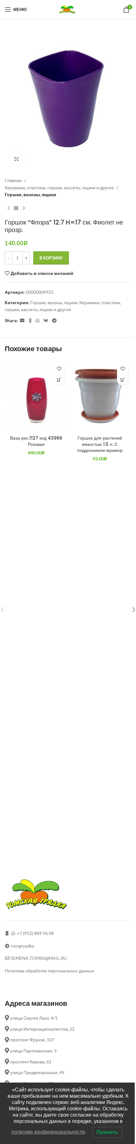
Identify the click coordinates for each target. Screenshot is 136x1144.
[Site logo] (68, 9)
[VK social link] (45, 320)
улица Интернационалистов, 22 (42, 1029)
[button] (59, 379)
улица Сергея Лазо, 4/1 (33, 1018)
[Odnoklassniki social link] (30, 320)
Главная (13, 180)
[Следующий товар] (24, 208)
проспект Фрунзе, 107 (31, 1039)
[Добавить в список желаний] (59, 368)
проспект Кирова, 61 (30, 1061)
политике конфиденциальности (48, 1132)
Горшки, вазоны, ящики (30, 194)
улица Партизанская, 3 (33, 1050)
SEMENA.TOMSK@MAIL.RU (39, 958)
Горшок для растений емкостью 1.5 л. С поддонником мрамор (100, 444)
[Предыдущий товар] (8, 208)
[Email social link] (22, 320)
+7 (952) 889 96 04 (35, 933)
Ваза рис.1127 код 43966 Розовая (36, 441)
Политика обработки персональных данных (49, 970)
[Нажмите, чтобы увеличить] (16, 159)
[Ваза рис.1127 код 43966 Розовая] (36, 396)
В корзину (51, 257)
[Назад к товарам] (16, 208)
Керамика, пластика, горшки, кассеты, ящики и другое (59, 187)
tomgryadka (22, 945)
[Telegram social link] (54, 320)
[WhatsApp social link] (37, 320)
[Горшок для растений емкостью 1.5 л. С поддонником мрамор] (99, 396)
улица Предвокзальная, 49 (37, 1072)
